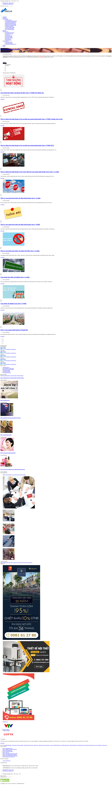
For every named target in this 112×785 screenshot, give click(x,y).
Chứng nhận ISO (8, 39)
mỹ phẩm (14, 562)
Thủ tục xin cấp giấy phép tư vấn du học (10, 755)
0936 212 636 (11, 2)
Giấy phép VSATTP (9, 37)
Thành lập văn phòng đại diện (10, 25)
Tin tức (4, 45)
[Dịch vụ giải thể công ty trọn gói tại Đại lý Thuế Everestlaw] (11, 375)
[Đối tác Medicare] (6, 730)
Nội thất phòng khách (65, 745)
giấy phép (10, 562)
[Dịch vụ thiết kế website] (18, 719)
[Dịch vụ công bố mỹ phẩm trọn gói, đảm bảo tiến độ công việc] (6, 467)
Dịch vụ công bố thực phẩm (5, 434)
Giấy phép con (5, 31)
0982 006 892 (5, 2)
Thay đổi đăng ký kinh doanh (10, 22)
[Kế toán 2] (1, 364)
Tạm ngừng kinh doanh (9, 28)
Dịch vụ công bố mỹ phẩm (8, 751)
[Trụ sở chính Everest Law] (8, 520)
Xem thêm (2, 99)
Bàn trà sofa (105, 745)
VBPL (4, 46)
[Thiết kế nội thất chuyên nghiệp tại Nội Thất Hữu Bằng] (26, 671)
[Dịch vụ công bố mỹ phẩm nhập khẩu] (7, 450)
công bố (17, 562)
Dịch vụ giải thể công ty (5, 400)
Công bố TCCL (6, 41)
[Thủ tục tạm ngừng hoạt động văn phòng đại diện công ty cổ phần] (13, 245)
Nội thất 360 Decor (56, 745)
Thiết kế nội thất (27, 745)
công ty (1, 562)
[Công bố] (1, 356)
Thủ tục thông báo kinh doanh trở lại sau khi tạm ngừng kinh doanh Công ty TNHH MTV (27, 145)
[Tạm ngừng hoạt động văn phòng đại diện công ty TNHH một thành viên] (13, 87)
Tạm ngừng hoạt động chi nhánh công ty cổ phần (15, 277)
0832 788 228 (3, 358)
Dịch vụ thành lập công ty (7, 748)
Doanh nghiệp (5, 18)
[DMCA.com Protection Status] (4, 781)
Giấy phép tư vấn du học (9, 32)
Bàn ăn (31, 745)
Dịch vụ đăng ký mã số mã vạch (9, 756)
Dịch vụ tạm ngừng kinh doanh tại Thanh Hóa (14, 330)
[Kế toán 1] (1, 360)
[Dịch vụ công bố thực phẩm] (6, 432)
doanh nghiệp (5, 562)
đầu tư (26, 562)
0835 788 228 (3, 362)
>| (3, 343)
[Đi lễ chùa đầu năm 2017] (8, 559)
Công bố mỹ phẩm (8, 42)
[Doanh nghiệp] (1, 349)
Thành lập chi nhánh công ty (10, 23)
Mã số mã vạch (8, 38)
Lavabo (51, 745)
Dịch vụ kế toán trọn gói (7, 750)
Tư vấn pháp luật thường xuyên (11, 21)
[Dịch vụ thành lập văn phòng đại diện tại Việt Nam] (6, 415)
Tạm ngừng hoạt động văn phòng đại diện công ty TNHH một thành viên (22, 93)
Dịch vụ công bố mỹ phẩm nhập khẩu (7, 452)
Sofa (96, 745)
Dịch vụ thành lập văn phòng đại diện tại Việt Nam (10, 417)
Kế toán (4, 30)
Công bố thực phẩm (8, 43)
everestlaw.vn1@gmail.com (8, 4)
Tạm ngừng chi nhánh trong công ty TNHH (13, 303)
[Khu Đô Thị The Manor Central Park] (21, 639)
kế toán (20, 562)
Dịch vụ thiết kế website (9, 29)
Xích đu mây (14, 745)
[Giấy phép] (1, 353)
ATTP (23, 562)
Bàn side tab (36, 745)
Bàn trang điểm (20, 745)
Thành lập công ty (8, 19)
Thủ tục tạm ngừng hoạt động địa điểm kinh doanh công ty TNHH (20, 224)
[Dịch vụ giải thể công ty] (9, 397)
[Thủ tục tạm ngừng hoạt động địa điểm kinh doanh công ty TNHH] (13, 218)
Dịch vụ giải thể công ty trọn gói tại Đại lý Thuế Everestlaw (12, 377)
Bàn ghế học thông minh (89, 745)
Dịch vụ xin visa (6, 752)
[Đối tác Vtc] (5, 721)
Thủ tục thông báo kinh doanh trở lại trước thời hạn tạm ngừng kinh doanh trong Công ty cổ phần (29, 172)
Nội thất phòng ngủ (81, 745)
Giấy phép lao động (8, 35)
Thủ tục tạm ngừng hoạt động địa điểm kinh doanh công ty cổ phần (20, 198)
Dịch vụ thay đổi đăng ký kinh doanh (10, 754)
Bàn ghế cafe (41, 745)
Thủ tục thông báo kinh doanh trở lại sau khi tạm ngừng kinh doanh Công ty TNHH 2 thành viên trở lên (31, 119)
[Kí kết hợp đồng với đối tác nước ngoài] (19, 508)
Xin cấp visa (7, 34)
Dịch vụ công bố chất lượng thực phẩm (10, 753)
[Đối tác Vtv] (8, 728)
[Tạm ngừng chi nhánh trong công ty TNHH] (13, 298)
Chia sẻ (4, 62)
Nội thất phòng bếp (73, 745)
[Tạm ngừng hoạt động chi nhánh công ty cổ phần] (13, 271)
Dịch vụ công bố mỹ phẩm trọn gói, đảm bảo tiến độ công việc (12, 469)
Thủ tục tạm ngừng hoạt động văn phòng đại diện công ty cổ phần (19, 251)
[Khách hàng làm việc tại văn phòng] (8, 546)
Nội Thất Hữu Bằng (7, 745)
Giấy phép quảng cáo (9, 33)
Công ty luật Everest (6, 760)
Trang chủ (5, 16)
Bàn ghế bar (99, 745)
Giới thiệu (4, 17)
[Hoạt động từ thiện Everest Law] (8, 533)
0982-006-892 (5, 769)
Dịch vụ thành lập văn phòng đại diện (10, 749)
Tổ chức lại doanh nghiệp (10, 27)
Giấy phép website (8, 36)
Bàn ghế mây (46, 745)
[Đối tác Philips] (6, 729)
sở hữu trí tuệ (29, 562)
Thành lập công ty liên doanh (10, 24)
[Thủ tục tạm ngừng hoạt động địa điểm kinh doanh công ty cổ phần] (13, 192)
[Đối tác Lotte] (8, 737)
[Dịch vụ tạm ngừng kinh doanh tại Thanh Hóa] (13, 324)
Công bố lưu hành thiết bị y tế (10, 44)
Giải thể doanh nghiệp (9, 26)
